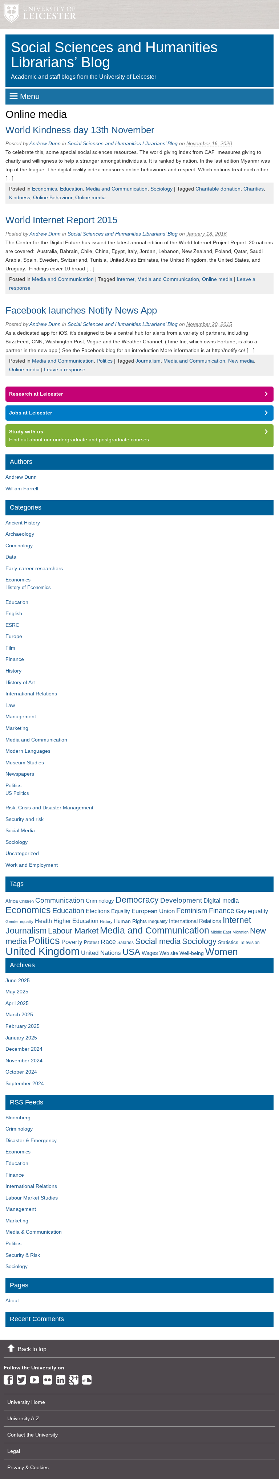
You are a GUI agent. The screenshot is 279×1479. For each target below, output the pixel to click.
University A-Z (23, 1418)
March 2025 (19, 1014)
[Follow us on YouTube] (36, 1378)
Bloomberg (18, 1117)
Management (20, 716)
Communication (59, 900)
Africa (11, 901)
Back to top (32, 1349)
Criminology (19, 545)
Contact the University (32, 1435)
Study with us (26, 431)
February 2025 (22, 1026)
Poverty (71, 941)
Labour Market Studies (31, 1198)
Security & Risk (22, 1255)
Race (108, 941)
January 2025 (21, 1038)
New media (241, 361)
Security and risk (24, 819)
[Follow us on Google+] (75, 1378)
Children (26, 901)
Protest (91, 942)
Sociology (161, 189)
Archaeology (19, 534)
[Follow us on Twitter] (23, 1378)
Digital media (221, 900)
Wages (150, 953)
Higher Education (75, 921)
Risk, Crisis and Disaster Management (49, 807)
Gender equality (19, 921)
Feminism (191, 911)
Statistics (228, 942)
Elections (98, 911)
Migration (240, 932)
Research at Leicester (36, 394)
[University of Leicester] (38, 14)
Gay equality (252, 911)
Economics (44, 189)
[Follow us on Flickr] (49, 1378)
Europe (13, 636)
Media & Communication (33, 1232)
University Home (26, 1402)
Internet (125, 279)
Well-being (191, 953)
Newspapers (19, 774)
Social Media (20, 830)
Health (43, 921)
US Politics (17, 793)
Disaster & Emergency (31, 1140)
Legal (13, 1451)
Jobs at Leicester (30, 413)
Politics (105, 361)
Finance (14, 659)
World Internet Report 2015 (61, 220)
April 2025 (17, 1003)
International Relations (31, 693)
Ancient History (22, 523)
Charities (253, 189)
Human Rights (130, 921)
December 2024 (24, 1049)
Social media (158, 941)
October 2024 (21, 1072)
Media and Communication (116, 189)
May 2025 (16, 991)
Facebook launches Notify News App (81, 310)
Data (10, 557)
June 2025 (17, 980)
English (13, 613)
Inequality (157, 921)
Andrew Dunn (45, 143)
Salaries (125, 942)
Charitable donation (217, 189)
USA (131, 952)
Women (221, 951)
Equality (120, 911)
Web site (168, 953)
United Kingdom (42, 951)
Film (10, 648)
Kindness (19, 197)
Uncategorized (22, 853)
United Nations (101, 952)
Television (250, 942)
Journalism (148, 361)
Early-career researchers (34, 568)
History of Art (20, 682)
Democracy (137, 899)
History (13, 671)
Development (181, 900)
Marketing (16, 728)
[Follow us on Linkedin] (62, 1378)
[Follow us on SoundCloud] (88, 1378)
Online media (90, 197)
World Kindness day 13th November (79, 130)
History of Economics (28, 587)
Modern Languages (27, 751)
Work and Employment (31, 865)
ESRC (12, 625)
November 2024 (24, 1060)
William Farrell (21, 488)
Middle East (221, 932)
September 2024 (24, 1083)
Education (71, 189)
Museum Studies (24, 762)
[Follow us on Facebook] (10, 1378)
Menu (30, 96)
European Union (153, 911)
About (12, 1300)
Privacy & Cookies (28, 1467)
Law (10, 705)
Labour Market (73, 931)
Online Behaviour (52, 197)
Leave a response (64, 369)
